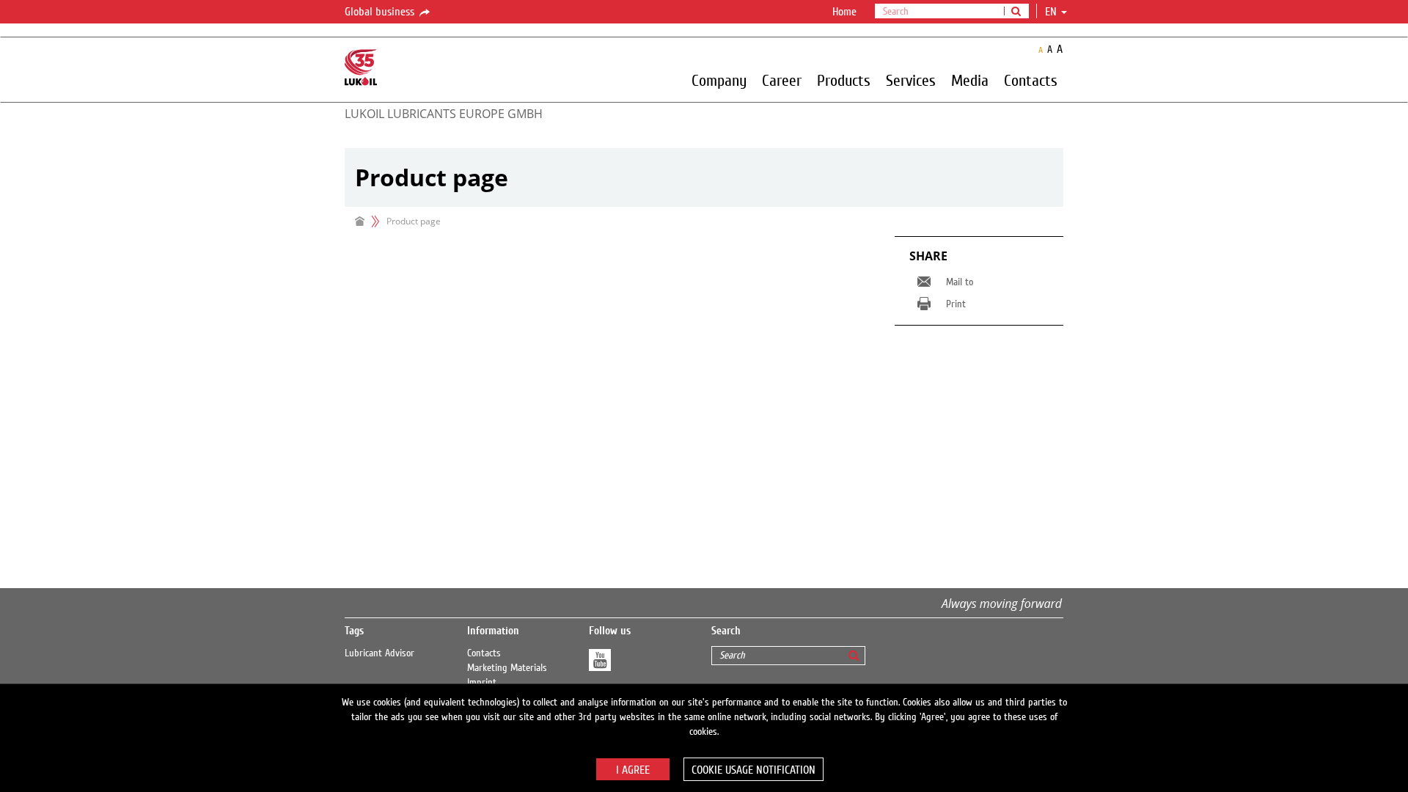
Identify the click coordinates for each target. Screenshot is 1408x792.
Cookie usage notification (753, 770)
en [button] (1052, 11)
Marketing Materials (507, 668)
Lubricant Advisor (379, 653)
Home (844, 11)
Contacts (484, 653)
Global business (381, 11)
